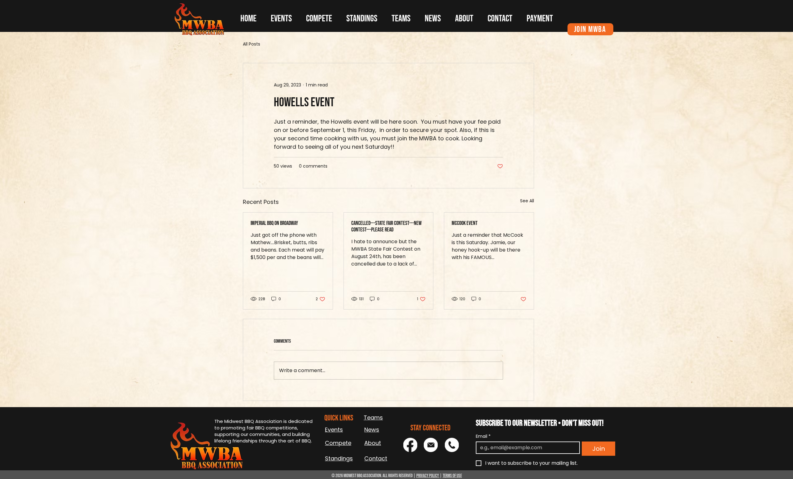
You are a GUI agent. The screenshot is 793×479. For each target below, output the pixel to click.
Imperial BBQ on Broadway (274, 223)
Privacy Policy (428, 476)
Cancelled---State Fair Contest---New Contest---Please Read (386, 226)
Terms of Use (452, 476)
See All (527, 201)
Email (483, 436)
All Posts (251, 44)
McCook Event (465, 223)
